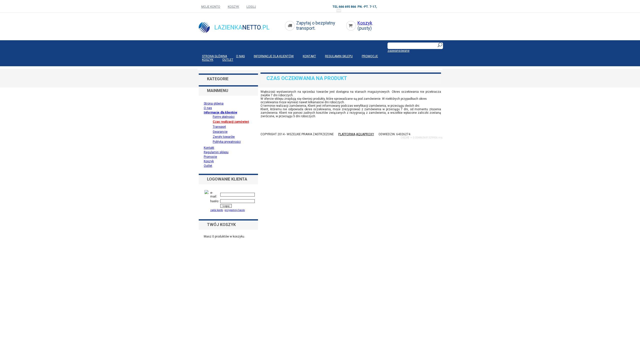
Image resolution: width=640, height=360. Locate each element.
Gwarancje (220, 132)
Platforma (346, 134)
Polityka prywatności (227, 142)
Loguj (251, 6)
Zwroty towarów (224, 136)
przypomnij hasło (234, 210)
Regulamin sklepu (339, 56)
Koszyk (365, 23)
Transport (219, 126)
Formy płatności (223, 116)
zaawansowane (399, 50)
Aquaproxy (365, 134)
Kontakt (309, 56)
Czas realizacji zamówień (231, 122)
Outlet (227, 60)
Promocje (370, 56)
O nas (240, 56)
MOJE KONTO (210, 6)
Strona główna (214, 56)
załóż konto (216, 210)
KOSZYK (233, 6)
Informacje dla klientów (274, 56)
